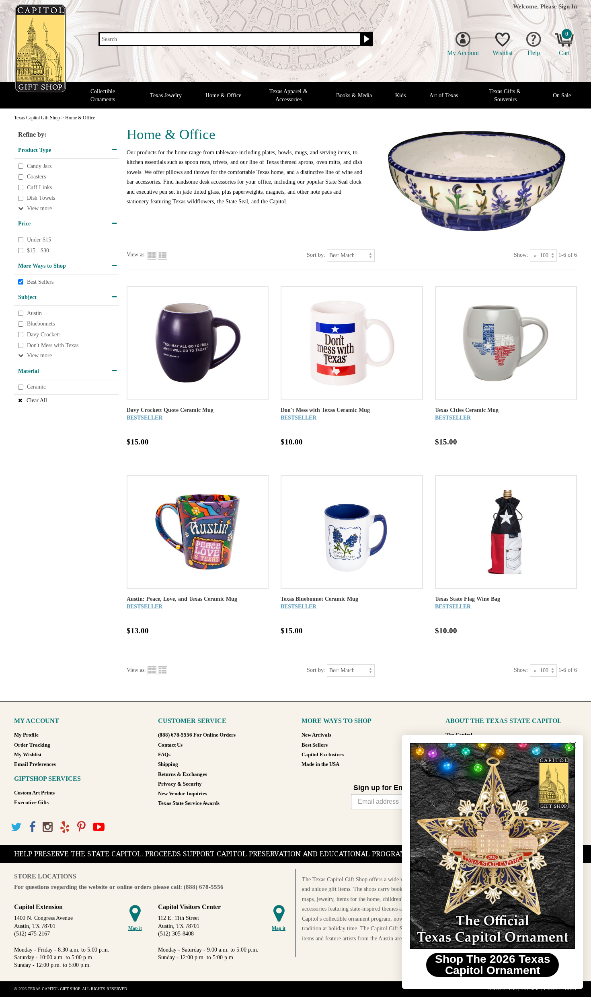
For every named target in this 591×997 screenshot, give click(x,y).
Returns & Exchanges (182, 774)
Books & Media (354, 95)
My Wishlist (27, 754)
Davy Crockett (43, 335)
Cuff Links (39, 187)
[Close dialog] (573, 745)
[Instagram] (47, 827)
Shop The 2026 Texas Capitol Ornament (492, 965)
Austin (34, 313)
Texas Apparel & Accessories (288, 95)
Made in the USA (320, 764)
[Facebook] (32, 827)
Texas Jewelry (166, 95)
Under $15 (39, 240)
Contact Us (170, 745)
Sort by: (316, 255)
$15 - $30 (38, 251)
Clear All (37, 400)
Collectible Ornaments (102, 95)
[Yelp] (65, 827)
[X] (16, 827)
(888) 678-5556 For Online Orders (197, 735)
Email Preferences (35, 764)
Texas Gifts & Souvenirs (505, 95)
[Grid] (152, 255)
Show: (521, 255)
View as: (136, 255)
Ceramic (36, 387)
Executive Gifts (31, 802)
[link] (492, 845)
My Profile (26, 735)
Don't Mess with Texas (52, 345)
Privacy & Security (180, 784)
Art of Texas (443, 95)
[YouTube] (98, 827)
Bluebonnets (41, 324)
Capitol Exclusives (323, 754)
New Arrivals (316, 735)
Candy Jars (39, 166)
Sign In (567, 6)
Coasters (36, 177)
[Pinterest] (81, 827)
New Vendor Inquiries (182, 793)
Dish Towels (41, 198)
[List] (162, 255)
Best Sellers (40, 282)
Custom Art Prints (34, 793)
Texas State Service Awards (189, 803)
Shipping (168, 764)
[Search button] (365, 39)
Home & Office (223, 95)
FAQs (164, 754)
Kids (400, 95)
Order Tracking (32, 745)
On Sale (562, 95)
